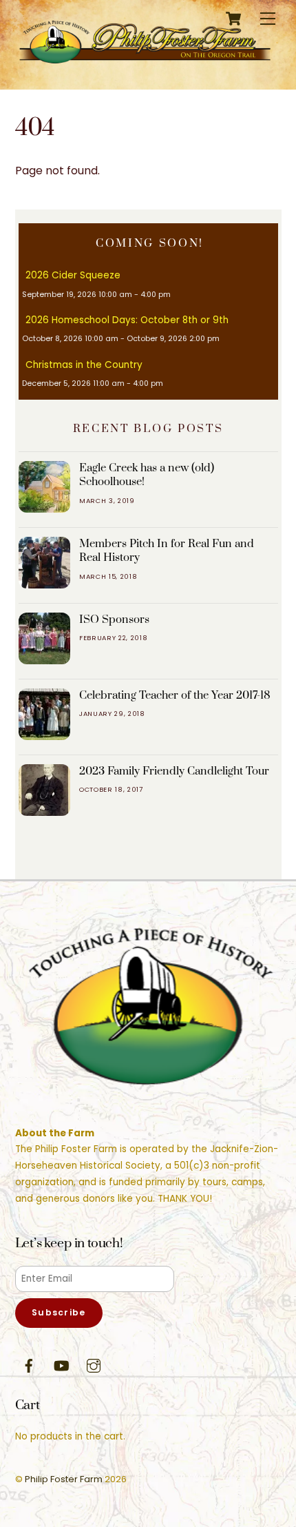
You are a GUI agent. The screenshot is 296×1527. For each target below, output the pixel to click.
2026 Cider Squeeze (72, 275)
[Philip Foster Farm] (145, 64)
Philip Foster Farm (64, 1479)
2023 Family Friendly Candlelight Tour (174, 771)
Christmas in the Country (83, 364)
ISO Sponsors (114, 619)
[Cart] (233, 18)
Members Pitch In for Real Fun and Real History (166, 550)
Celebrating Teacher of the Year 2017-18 (175, 695)
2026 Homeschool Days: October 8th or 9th (127, 320)
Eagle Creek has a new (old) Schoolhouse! (146, 475)
